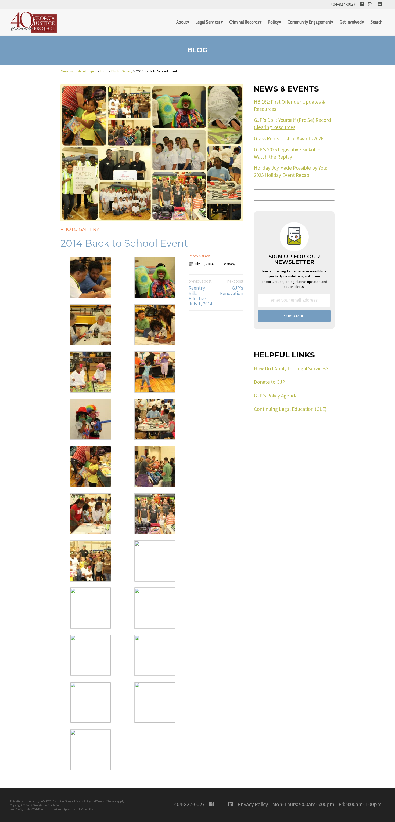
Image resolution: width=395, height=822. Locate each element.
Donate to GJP (269, 382)
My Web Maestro (38, 809)
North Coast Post (84, 809)
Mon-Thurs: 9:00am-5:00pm (303, 804)
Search (376, 22)
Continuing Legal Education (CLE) (290, 409)
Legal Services (208, 22)
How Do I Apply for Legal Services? (291, 368)
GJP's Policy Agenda (275, 395)
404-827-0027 (343, 4)
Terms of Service (106, 801)
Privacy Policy (82, 801)
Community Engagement (309, 22)
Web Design (17, 809)
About (181, 22)
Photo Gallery (79, 229)
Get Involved (351, 22)
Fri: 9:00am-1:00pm (360, 804)
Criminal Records (244, 22)
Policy (273, 22)
